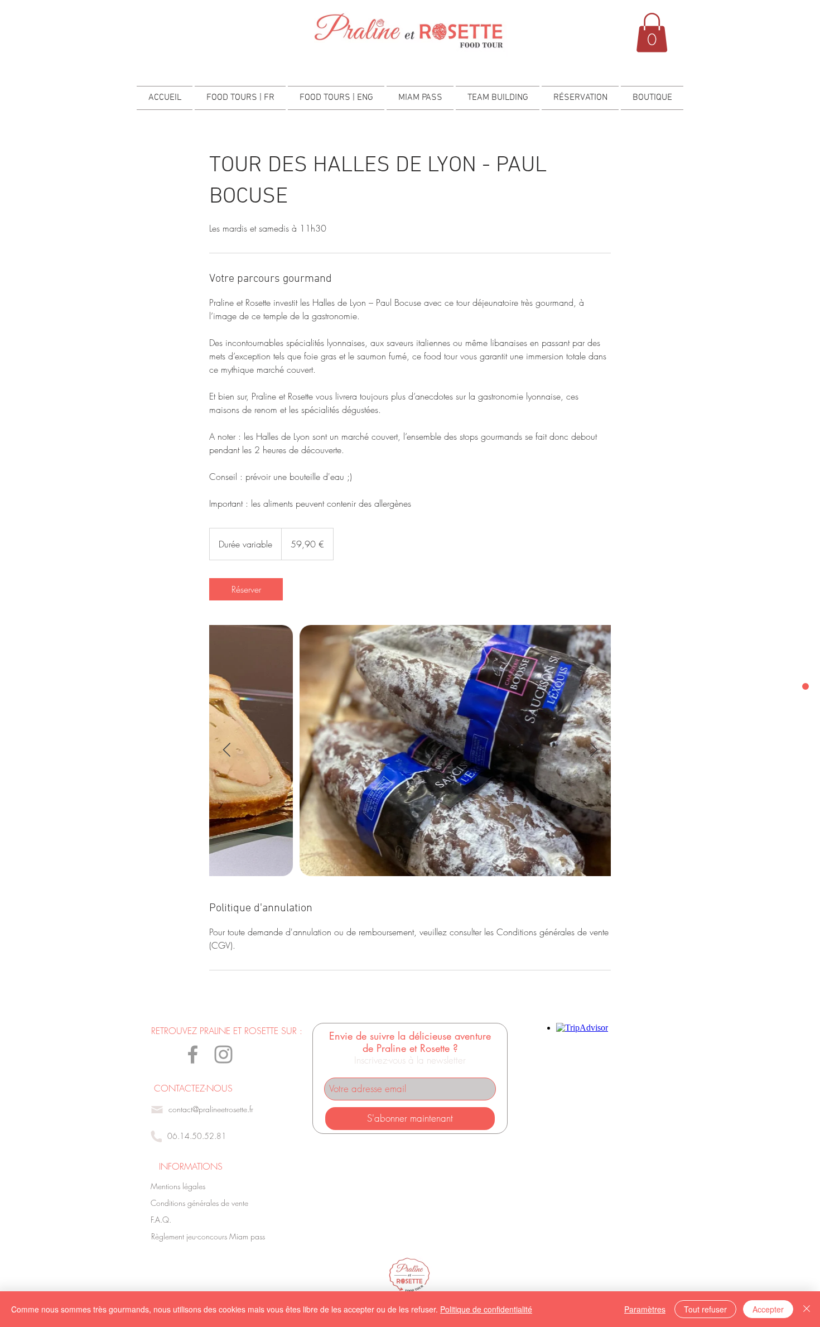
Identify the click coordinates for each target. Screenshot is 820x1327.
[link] (246, 589)
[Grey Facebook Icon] (193, 1054)
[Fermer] (806, 1309)
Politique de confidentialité (486, 1309)
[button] (651, 32)
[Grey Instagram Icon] (223, 1054)
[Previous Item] (226, 750)
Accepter (768, 1309)
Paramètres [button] (644, 1309)
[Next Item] (593, 750)
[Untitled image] (410, 750)
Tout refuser (705, 1309)
